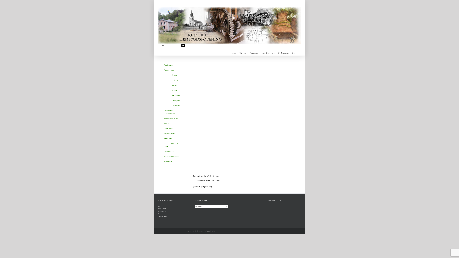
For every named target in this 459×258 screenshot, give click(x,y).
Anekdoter (168, 139)
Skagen (174, 90)
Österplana (176, 106)
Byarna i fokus (169, 70)
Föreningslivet (169, 134)
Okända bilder (169, 151)
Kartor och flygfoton (171, 156)
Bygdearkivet (169, 65)
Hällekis (175, 80)
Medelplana (176, 95)
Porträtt (167, 123)
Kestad (174, 85)
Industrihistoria (169, 128)
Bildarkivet (168, 162)
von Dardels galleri (171, 118)
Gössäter (175, 75)
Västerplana (176, 100)
